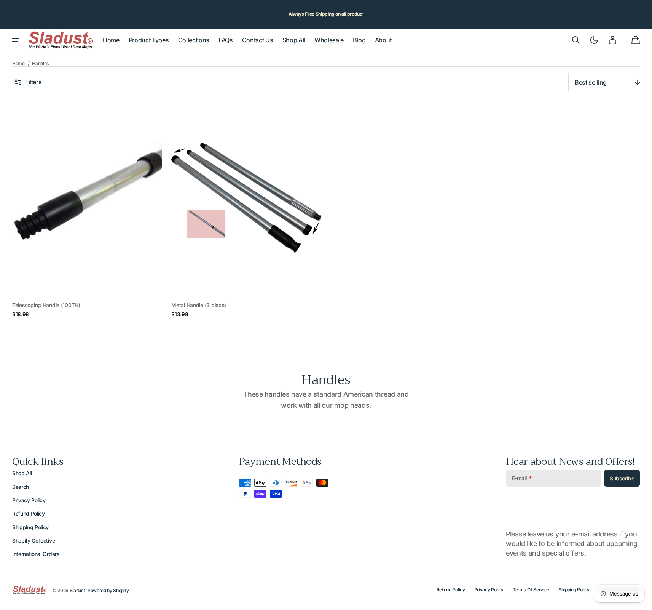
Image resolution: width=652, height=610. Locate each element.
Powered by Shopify (108, 590)
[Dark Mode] (594, 40)
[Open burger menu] (15, 40)
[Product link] (87, 208)
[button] (576, 40)
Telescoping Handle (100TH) (46, 305)
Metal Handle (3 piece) (198, 305)
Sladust (77, 590)
